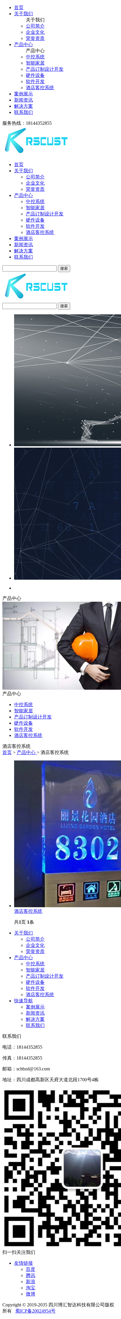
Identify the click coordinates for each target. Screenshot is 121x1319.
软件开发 (35, 81)
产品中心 (23, 44)
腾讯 (30, 1275)
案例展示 (23, 93)
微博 (30, 1293)
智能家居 (35, 62)
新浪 (30, 1281)
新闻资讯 (23, 99)
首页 (18, 7)
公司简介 (35, 25)
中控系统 (35, 56)
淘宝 (30, 1287)
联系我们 (23, 112)
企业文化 (35, 32)
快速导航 (23, 1000)
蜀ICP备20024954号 (35, 1310)
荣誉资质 (35, 38)
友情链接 (23, 1263)
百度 (30, 1269)
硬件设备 (35, 75)
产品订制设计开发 (44, 69)
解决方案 (23, 106)
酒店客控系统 (40, 87)
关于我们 (23, 13)
